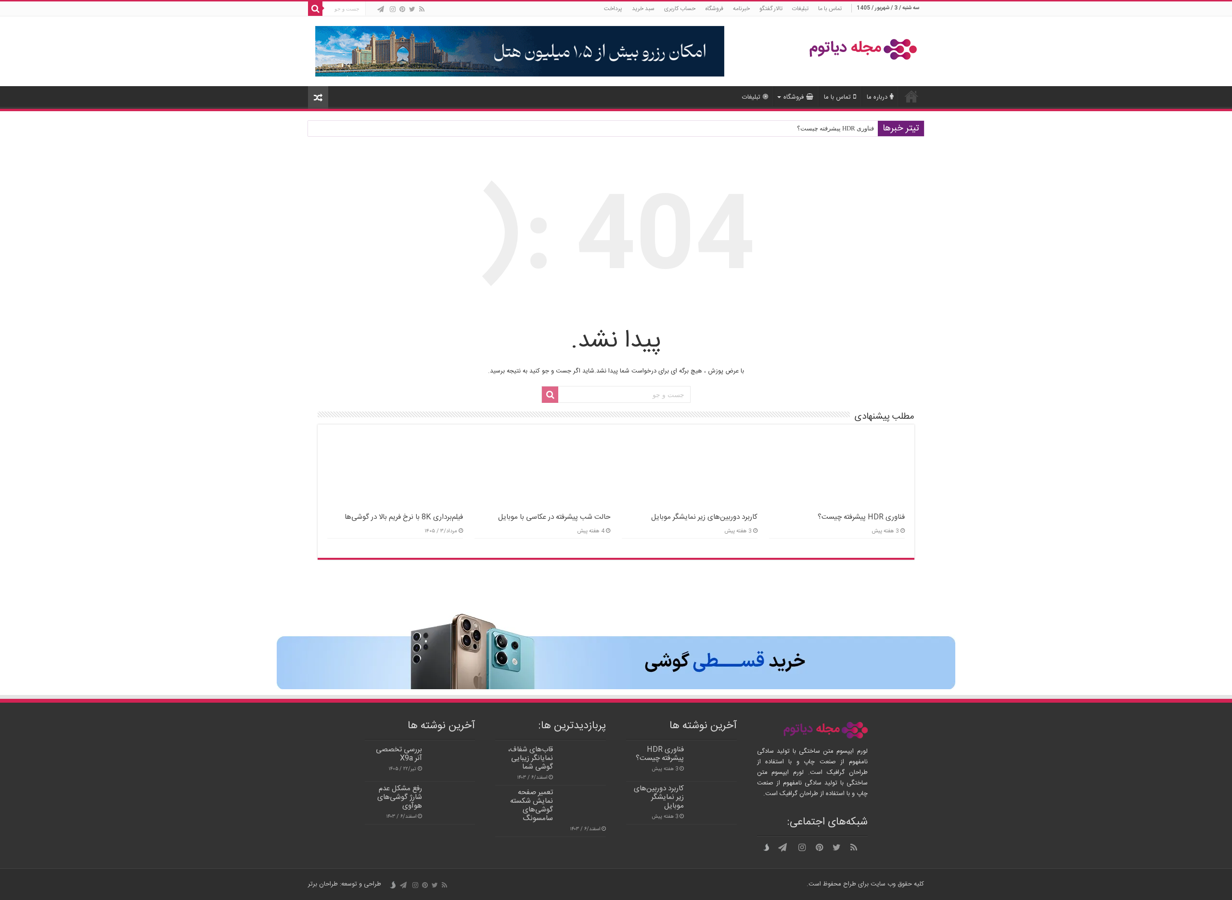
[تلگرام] (380, 9)
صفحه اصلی (911, 96)
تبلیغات (800, 8)
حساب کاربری (679, 8)
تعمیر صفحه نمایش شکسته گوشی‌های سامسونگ (531, 805)
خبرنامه (741, 8)
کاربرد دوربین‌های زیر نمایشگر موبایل (704, 517)
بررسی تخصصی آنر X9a (399, 754)
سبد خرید (643, 8)
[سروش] (371, 10)
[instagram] (393, 9)
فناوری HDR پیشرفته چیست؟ (835, 128)
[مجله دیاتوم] (863, 50)
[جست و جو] (315, 8)
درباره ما (877, 97)
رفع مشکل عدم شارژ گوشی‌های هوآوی (399, 797)
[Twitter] (412, 9)
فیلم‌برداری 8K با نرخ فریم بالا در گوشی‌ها (404, 517)
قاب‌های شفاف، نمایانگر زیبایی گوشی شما (530, 758)
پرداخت (613, 8)
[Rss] (421, 9)
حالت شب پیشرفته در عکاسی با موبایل (554, 517)
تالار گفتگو (771, 8)
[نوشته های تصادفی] (318, 97)
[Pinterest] (402, 9)
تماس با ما (830, 8)
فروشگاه (714, 8)
